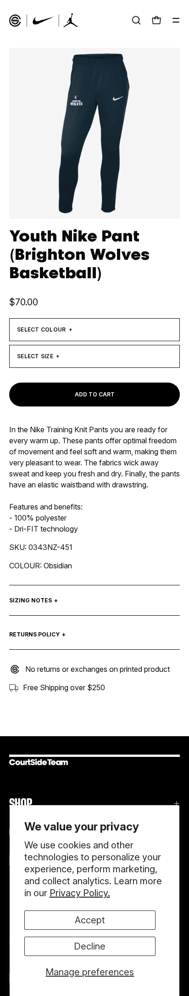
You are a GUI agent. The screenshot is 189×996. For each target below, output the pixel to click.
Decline (90, 946)
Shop (20, 803)
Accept (90, 920)
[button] (136, 20)
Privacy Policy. (80, 893)
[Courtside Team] (43, 20)
